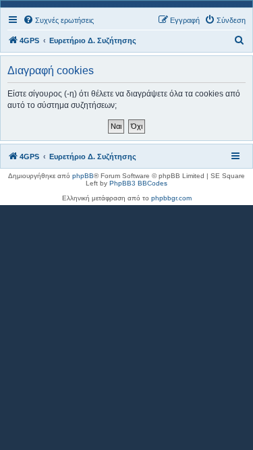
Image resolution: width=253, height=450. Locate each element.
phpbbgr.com (171, 198)
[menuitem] (58, 20)
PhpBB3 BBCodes (138, 183)
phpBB (83, 175)
